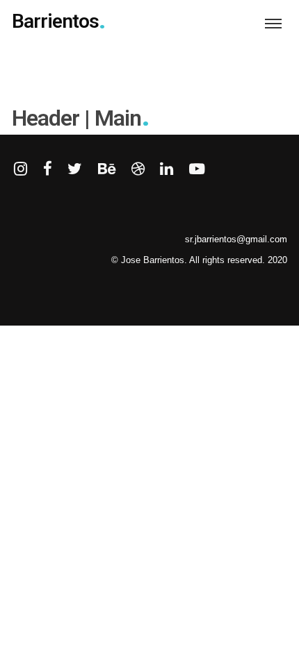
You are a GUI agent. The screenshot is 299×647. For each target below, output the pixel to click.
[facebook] (47, 169)
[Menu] (273, 23)
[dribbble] (138, 169)
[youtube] (196, 176)
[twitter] (74, 169)
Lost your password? (152, 476)
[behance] (107, 169)
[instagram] (20, 169)
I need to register (70, 476)
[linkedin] (166, 169)
